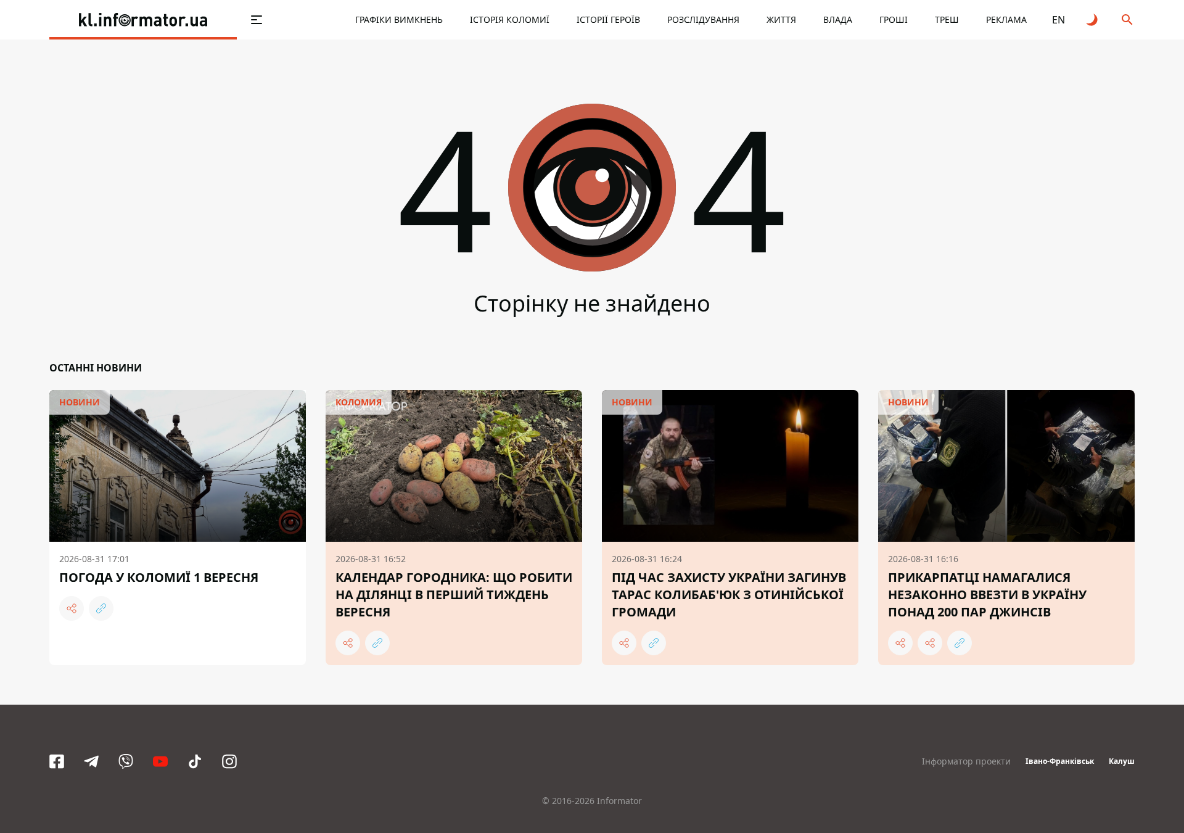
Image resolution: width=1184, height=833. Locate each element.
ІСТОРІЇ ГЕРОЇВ (608, 19)
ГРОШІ (893, 19)
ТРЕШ (947, 19)
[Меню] (256, 19)
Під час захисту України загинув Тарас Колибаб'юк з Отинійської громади (729, 594)
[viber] (125, 761)
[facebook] (56, 761)
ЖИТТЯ (781, 19)
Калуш (1122, 761)
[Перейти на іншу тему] (1092, 19)
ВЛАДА (837, 19)
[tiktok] (194, 761)
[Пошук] (1127, 19)
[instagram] (229, 761)
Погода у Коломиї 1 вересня (158, 577)
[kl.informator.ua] (143, 19)
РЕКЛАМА (1006, 19)
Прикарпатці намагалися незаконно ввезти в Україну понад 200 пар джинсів (987, 594)
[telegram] (91, 761)
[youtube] (160, 761)
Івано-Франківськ (1060, 761)
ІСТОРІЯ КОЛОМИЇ (509, 19)
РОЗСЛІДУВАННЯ (703, 19)
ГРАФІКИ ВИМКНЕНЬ (399, 19)
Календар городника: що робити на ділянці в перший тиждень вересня (453, 594)
